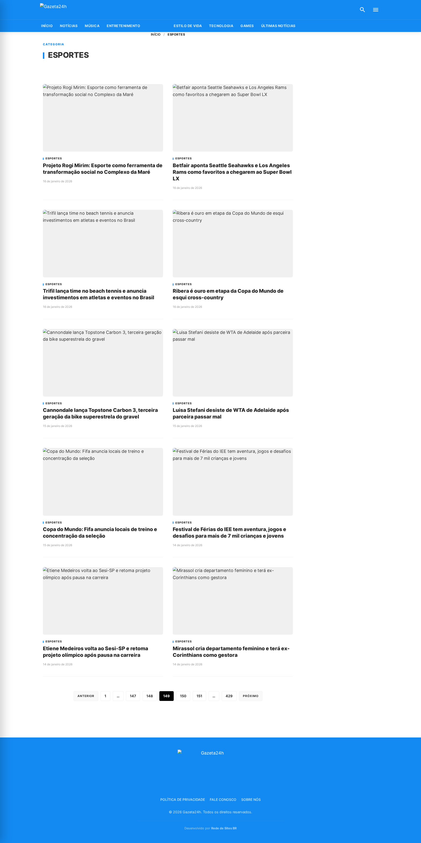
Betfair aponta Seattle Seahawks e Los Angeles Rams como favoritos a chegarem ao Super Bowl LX (232, 172)
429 (229, 696)
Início (156, 34)
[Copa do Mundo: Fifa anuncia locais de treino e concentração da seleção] (103, 481)
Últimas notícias (278, 26)
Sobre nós (251, 799)
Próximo (250, 696)
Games (247, 26)
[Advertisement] (341, 105)
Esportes (156, 26)
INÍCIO (47, 26)
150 (183, 696)
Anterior (85, 696)
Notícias (68, 26)
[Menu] (375, 9)
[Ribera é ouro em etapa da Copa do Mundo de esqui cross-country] (233, 243)
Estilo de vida (188, 26)
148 (149, 696)
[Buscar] (362, 9)
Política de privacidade (182, 799)
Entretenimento (123, 26)
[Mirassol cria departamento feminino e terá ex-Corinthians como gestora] (233, 601)
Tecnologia (221, 26)
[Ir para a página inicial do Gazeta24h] (70, 10)
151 (199, 696)
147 (133, 696)
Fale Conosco (223, 799)
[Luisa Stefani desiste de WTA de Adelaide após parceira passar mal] (233, 363)
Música (92, 26)
